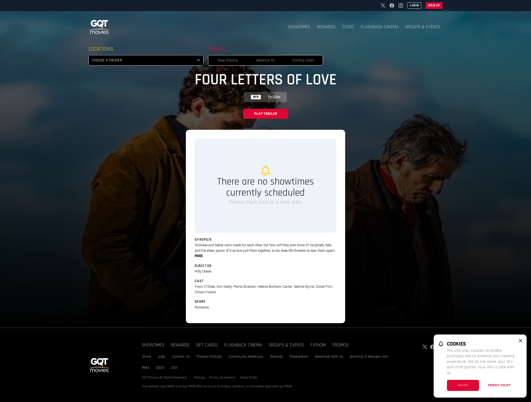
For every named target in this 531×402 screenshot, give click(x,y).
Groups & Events (422, 27)
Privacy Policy (499, 385)
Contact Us (181, 356)
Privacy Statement (222, 377)
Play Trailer (265, 113)
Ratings (199, 377)
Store (348, 27)
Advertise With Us (329, 356)
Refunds (276, 356)
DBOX (160, 367)
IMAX (145, 367)
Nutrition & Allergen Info (369, 356)
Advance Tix (265, 60)
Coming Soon (303, 60)
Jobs (161, 356)
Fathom (318, 345)
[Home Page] (99, 27)
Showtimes (299, 27)
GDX (174, 367)
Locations (100, 49)
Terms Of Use (248, 377)
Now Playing (228, 60)
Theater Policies (209, 356)
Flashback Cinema (380, 27)
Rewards (326, 27)
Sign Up (434, 5)
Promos (340, 345)
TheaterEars (299, 356)
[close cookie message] (520, 340)
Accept (463, 385)
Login (414, 5)
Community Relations (246, 356)
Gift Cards (207, 345)
